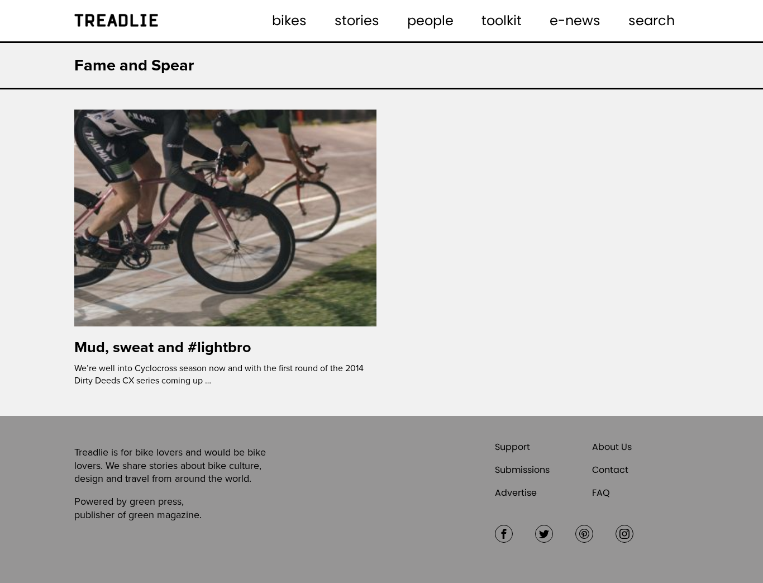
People (430, 20)
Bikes (289, 20)
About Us (612, 446)
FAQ (601, 492)
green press (156, 501)
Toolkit (501, 20)
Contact (610, 469)
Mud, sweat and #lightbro (162, 347)
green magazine (163, 515)
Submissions (522, 469)
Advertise (516, 492)
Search (651, 20)
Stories (357, 20)
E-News (575, 20)
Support (512, 446)
